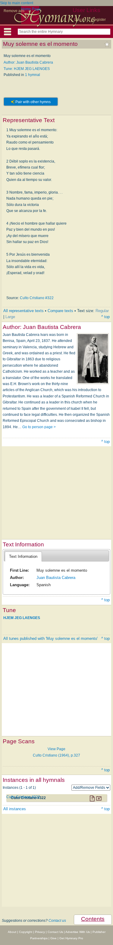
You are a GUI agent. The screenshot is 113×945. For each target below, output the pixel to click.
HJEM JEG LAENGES (21, 618)
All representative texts (23, 310)
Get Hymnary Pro (71, 938)
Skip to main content (16, 3)
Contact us (57, 920)
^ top (105, 316)
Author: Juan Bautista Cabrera (28, 62)
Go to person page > (39, 427)
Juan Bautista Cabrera (55, 577)
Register (99, 19)
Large (10, 316)
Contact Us (55, 932)
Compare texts (60, 310)
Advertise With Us (77, 932)
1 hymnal (32, 75)
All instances (14, 809)
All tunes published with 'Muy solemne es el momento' (50, 638)
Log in (79, 19)
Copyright (25, 932)
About (12, 932)
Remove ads (14, 11)
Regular (102, 310)
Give (53, 938)
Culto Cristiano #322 (37, 298)
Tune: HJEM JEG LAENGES (27, 69)
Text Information (23, 556)
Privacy (40, 932)
